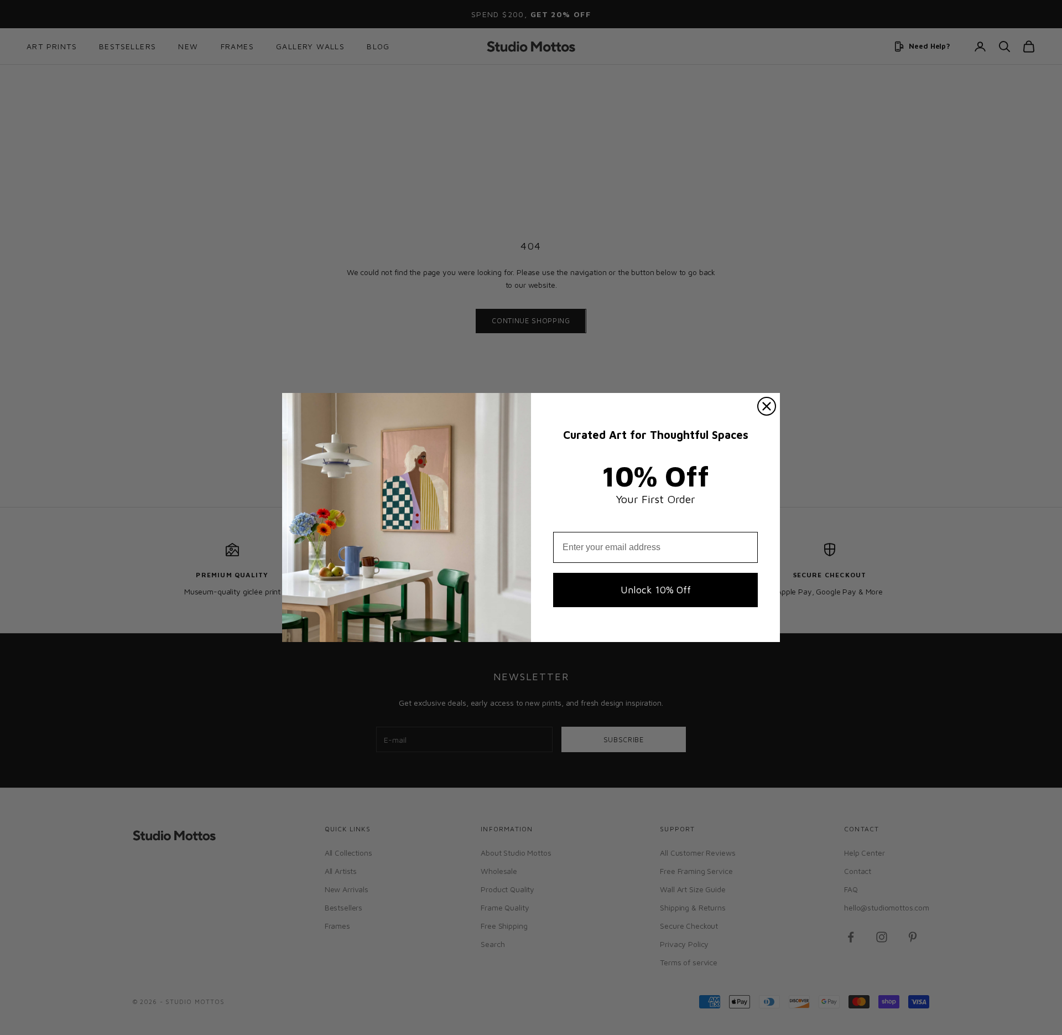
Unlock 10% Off (656, 590)
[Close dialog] (766, 406)
